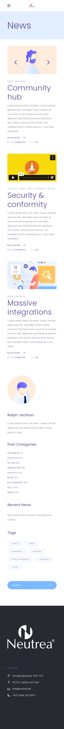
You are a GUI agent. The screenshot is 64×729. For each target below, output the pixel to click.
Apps (30, 188)
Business (20, 81)
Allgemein (13, 453)
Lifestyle (12, 188)
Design (51, 188)
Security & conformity (27, 200)
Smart (11, 492)
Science (44, 559)
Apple (15, 543)
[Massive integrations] (32, 275)
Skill (10, 487)
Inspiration (14, 467)
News (10, 81)
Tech (15, 567)
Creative (12, 458)
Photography (15, 482)
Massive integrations (29, 307)
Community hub (29, 92)
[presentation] (15, 62)
